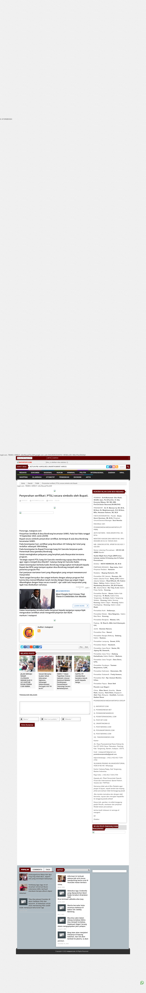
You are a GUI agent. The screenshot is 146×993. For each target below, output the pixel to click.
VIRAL (122, 473)
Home (23, 483)
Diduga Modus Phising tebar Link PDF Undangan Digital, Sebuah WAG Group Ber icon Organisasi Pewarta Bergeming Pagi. (87, 463)
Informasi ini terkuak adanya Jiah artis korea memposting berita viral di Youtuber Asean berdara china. (73, 880)
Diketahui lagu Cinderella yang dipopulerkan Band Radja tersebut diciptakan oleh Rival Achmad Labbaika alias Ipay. (73, 895)
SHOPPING (23, 477)
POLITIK (83, 473)
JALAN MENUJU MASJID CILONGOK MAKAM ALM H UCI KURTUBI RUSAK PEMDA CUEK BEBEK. (26, 680)
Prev (81, 647)
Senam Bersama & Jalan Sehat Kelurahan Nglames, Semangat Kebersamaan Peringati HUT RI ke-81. (45, 681)
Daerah (30, 483)
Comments (37, 869)
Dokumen (35, 473)
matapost (24, 500)
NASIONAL (48, 473)
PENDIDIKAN (64, 477)
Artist (60, 870)
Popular (25, 869)
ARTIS (49, 458)
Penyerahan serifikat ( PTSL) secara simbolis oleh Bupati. (53, 495)
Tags (48, 869)
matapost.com (71, 951)
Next (86, 647)
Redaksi (22, 473)
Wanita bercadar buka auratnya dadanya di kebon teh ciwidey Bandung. (76, 908)
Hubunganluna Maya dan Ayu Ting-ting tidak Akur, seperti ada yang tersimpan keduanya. (41, 876)
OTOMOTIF (50, 477)
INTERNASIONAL (97, 473)
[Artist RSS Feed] (89, 870)
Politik (37, 483)
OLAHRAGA (37, 477)
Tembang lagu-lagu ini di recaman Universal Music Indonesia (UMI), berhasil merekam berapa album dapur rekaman (35, 889)
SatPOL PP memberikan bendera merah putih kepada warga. (81, 678)
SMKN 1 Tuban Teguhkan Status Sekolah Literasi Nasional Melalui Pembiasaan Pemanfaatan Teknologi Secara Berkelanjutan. (63, 681)
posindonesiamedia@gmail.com (105, 754)
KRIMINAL (71, 473)
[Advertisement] (68, 43)
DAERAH (55, 458)
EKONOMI (77, 477)
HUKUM (60, 473)
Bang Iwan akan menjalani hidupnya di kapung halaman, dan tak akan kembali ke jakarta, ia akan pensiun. (73, 936)
